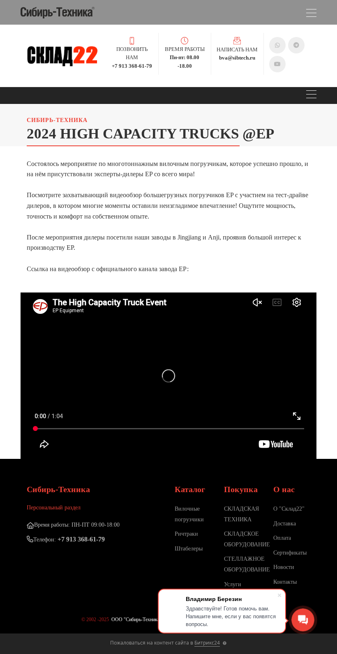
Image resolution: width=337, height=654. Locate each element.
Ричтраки (186, 534)
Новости (283, 567)
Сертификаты (290, 553)
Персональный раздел (54, 507)
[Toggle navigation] (311, 14)
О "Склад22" (289, 509)
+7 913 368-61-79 (81, 539)
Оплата (282, 538)
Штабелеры (189, 549)
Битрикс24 (207, 642)
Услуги (232, 584)
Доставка (284, 523)
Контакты (285, 582)
